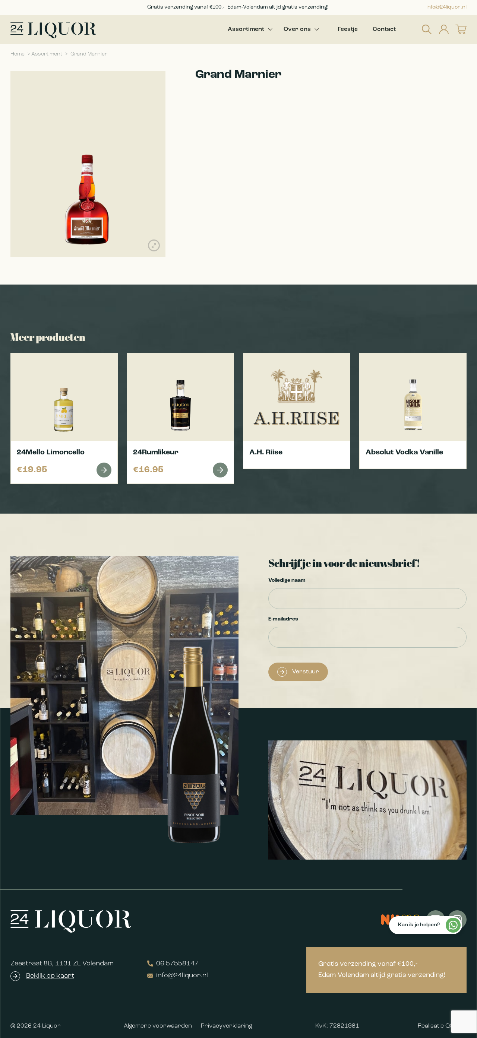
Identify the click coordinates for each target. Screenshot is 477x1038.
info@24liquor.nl (446, 7)
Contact (384, 29)
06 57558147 (177, 964)
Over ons (297, 29)
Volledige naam (287, 580)
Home (17, 54)
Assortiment (246, 29)
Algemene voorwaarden (158, 1026)
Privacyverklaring (226, 1026)
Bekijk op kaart (50, 976)
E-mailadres (283, 619)
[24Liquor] (53, 30)
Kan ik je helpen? (419, 925)
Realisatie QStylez (442, 1026)
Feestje (348, 29)
